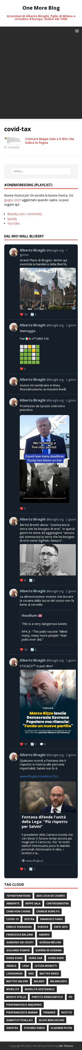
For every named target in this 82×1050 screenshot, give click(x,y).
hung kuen (56, 958)
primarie (49, 1012)
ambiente (13, 903)
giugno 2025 (12, 200)
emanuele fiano (51, 919)
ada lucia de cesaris (50, 895)
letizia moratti (46, 966)
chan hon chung (18, 911)
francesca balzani (19, 934)
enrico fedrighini (19, 927)
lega (25, 966)
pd (70, 997)
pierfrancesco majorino (24, 1004)
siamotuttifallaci (19, 1020)
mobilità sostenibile (40, 989)
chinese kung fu (48, 911)
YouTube (13, 223)
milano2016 (58, 981)
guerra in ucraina (49, 950)
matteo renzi (49, 973)
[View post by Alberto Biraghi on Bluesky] (43, 454)
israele (11, 966)
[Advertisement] (41, 78)
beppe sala (32, 903)
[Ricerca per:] (41, 171)
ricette (66, 1012)
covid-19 (12, 919)
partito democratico (47, 997)
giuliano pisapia (18, 950)
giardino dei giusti (19, 942)
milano (39, 981)
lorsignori (14, 973)
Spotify (12, 219)
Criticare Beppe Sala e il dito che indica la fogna (49, 141)
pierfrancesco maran (21, 1012)
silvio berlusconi (51, 1020)
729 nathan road (18, 895)
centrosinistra (57, 903)
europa (43, 927)
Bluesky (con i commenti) (24, 214)
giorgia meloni (50, 942)
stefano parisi (34, 1028)
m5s (31, 973)
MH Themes (66, 1046)
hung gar (35, 958)
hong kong (14, 958)
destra (29, 919)
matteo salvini (17, 981)
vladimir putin (61, 1028)
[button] (76, 31)
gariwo (44, 934)
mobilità (12, 989)
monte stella (16, 997)
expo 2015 (60, 927)
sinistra (12, 1028)
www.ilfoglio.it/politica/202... (40, 776)
